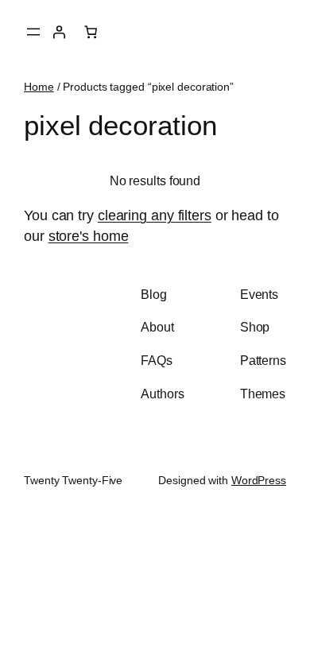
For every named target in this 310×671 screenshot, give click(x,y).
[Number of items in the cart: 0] (91, 32)
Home (39, 86)
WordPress (258, 480)
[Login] (59, 32)
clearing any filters (154, 215)
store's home (88, 235)
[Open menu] (33, 31)
